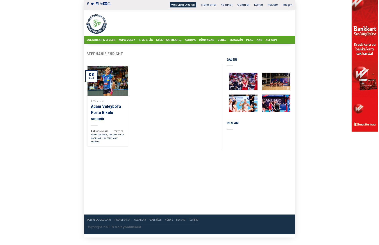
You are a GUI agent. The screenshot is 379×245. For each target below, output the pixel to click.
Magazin (236, 39)
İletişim (288, 5)
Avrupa (190, 39)
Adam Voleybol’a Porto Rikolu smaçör (106, 112)
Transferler (208, 5)
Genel (222, 39)
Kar (259, 39)
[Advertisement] (200, 22)
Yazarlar (227, 5)
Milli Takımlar (167, 39)
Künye (258, 5)
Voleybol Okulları (183, 5)
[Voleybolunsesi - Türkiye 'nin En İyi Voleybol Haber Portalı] (97, 23)
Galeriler (243, 5)
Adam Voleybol (99, 134)
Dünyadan (206, 39)
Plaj (249, 39)
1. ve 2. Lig (145, 39)
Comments (99, 131)
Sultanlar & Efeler (100, 39)
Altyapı (271, 39)
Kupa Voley (126, 39)
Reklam (273, 5)
